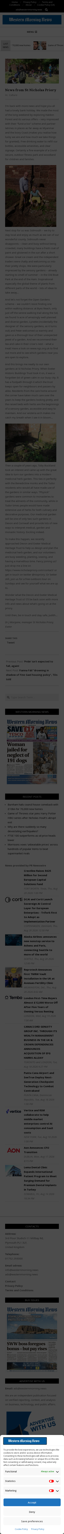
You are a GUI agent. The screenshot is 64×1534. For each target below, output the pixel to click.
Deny (32, 1512)
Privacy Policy (37, 1529)
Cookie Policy (21, 1529)
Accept (32, 1502)
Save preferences (32, 1521)
